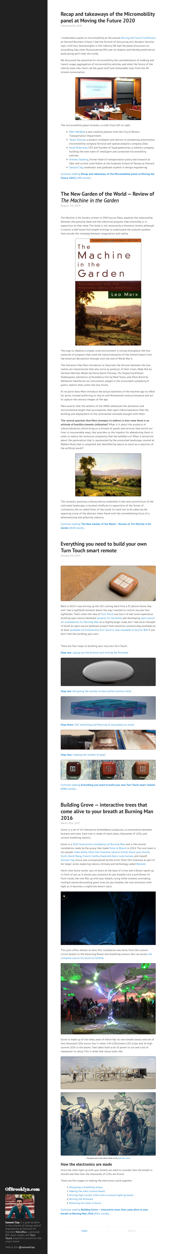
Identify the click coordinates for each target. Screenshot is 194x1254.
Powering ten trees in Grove (85, 1203)
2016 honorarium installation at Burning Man (99, 844)
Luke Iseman (126, 856)
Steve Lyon (135, 852)
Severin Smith (119, 852)
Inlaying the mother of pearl (83, 754)
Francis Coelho (91, 856)
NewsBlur (21, 1232)
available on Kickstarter (84, 630)
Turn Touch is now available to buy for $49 (123, 630)
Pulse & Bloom (117, 848)
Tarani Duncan (77, 139)
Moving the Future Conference (138, 38)
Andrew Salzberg (78, 159)
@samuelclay (26, 1247)
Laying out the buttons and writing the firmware (94, 652)
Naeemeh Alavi (109, 856)
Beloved (141, 864)
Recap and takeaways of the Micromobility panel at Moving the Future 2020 (108, 17)
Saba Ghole (80, 852)
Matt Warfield (77, 131)
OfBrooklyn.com (22, 1189)
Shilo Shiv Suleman (99, 852)
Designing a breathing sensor (86, 1187)
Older (84, 1231)
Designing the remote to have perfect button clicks (96, 691)
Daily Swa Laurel (124, 1158)
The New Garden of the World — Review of (107, 197)
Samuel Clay (12, 1222)
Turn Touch (107, 614)
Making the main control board (87, 1191)
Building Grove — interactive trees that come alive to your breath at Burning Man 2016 (107, 811)
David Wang (75, 856)
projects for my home (109, 618)
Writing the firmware (81, 1199)
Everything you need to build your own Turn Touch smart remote (104, 547)
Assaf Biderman (78, 147)
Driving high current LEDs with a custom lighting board (101, 1195)
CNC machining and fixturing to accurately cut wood (97, 724)
